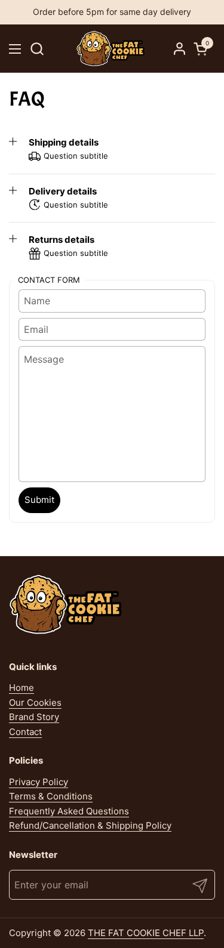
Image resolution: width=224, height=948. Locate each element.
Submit (39, 499)
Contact (25, 731)
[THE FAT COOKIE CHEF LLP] (110, 48)
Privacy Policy (38, 782)
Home (21, 687)
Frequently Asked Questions (69, 811)
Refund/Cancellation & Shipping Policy (90, 825)
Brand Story (34, 716)
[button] (36, 48)
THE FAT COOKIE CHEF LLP (146, 932)
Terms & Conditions (51, 796)
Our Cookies (35, 702)
